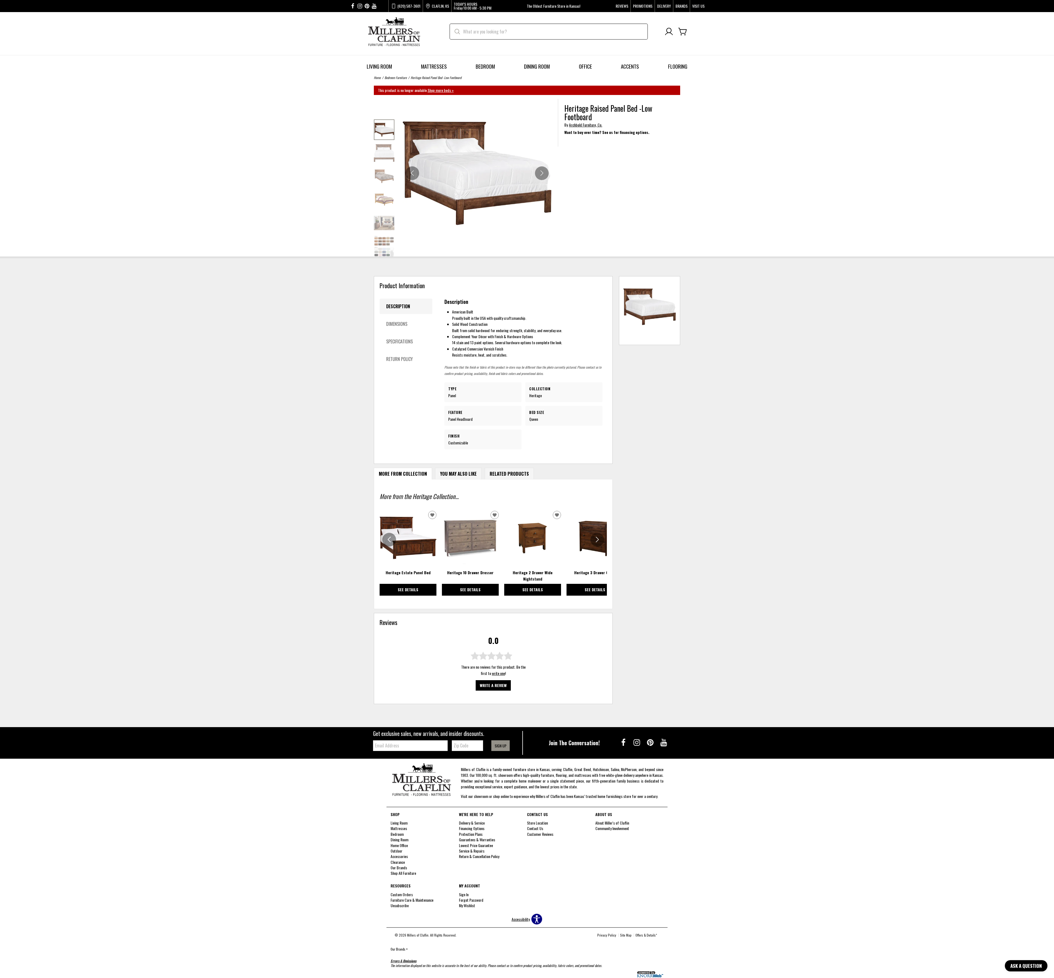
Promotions (642, 6)
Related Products (509, 473)
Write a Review (493, 685)
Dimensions (396, 324)
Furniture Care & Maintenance (412, 900)
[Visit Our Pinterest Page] (650, 742)
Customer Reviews (540, 834)
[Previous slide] (389, 540)
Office (585, 66)
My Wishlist (467, 905)
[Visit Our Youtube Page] (663, 742)
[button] (542, 173)
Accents (630, 66)
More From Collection (403, 473)
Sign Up (500, 746)
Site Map (626, 935)
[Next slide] (597, 540)
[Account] (669, 32)
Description (398, 306)
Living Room (379, 66)
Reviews (622, 6)
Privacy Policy (606, 935)
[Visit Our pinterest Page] (367, 6)
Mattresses (434, 66)
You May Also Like (458, 473)
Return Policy (399, 359)
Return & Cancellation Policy (479, 856)
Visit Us (698, 6)
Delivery (664, 6)
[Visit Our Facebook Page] (624, 742)
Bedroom (485, 66)
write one (498, 673)
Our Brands (399, 949)
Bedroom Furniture (396, 77)
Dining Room (537, 66)
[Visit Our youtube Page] (374, 6)
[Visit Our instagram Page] (360, 6)
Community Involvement (612, 828)
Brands (681, 6)
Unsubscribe (400, 905)
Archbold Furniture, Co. (585, 125)
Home (377, 77)
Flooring (677, 66)
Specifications (399, 341)
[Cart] (682, 32)
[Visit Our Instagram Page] (637, 742)
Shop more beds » (441, 90)
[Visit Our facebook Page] (352, 6)
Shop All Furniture (403, 873)
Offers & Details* (646, 935)
